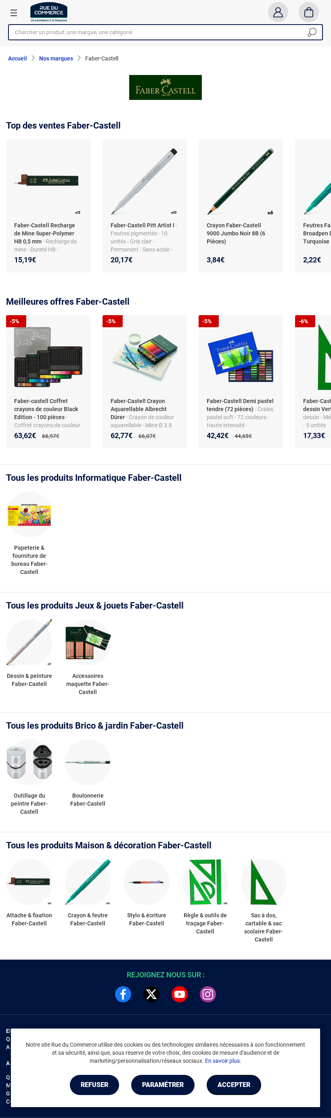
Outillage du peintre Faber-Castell (29, 803)
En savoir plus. (223, 1061)
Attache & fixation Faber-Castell (29, 919)
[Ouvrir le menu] (14, 12)
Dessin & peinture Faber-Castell (29, 680)
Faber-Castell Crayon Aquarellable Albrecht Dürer (139, 409)
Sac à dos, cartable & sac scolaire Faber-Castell (263, 927)
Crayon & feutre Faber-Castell (88, 919)
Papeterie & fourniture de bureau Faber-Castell (29, 559)
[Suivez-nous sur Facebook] (123, 994)
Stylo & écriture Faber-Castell (146, 919)
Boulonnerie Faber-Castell (87, 799)
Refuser (94, 1085)
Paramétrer (163, 1085)
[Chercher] (312, 32)
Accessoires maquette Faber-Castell (87, 684)
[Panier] (309, 12)
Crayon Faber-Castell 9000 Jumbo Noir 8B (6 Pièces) (236, 233)
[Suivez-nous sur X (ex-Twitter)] (151, 994)
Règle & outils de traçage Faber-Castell (205, 923)
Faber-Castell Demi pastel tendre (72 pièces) (240, 405)
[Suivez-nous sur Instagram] (208, 994)
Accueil (17, 58)
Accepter (234, 1085)
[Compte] (278, 12)
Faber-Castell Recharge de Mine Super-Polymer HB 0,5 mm (44, 233)
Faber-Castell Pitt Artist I (142, 225)
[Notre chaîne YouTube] (180, 994)
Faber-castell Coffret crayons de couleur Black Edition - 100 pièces (46, 409)
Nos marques (56, 58)
